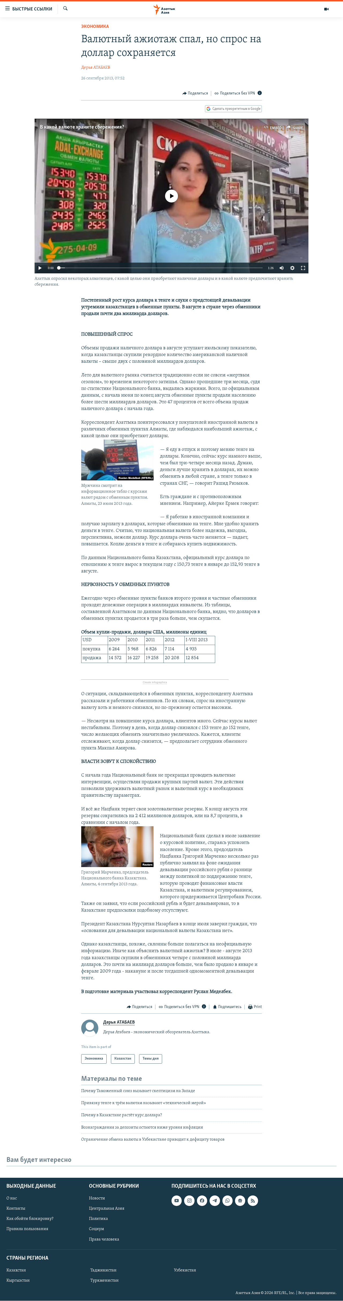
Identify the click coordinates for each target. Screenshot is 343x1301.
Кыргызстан (18, 1280)
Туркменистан (104, 1280)
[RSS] (253, 1201)
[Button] (195, 93)
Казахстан (16, 1270)
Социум (96, 1229)
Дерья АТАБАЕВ (95, 68)
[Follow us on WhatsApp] (227, 1201)
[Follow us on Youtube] (177, 1201)
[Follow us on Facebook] (202, 1201)
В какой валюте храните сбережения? (82, 127)
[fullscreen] (303, 268)
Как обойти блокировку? (29, 1219)
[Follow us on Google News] (240, 1201)
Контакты (15, 1209)
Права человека (104, 1239)
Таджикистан (103, 1270)
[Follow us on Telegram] (215, 1201)
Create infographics (155, 682)
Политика (98, 1219)
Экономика (95, 26)
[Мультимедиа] (326, 9)
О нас (11, 1199)
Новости (97, 1199)
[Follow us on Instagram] (189, 1201)
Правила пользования (27, 1229)
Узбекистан (185, 1270)
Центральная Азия (106, 1209)
